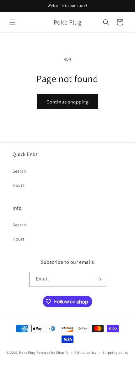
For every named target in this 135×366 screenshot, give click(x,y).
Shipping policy (116, 352)
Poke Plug (27, 352)
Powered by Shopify (52, 352)
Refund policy (85, 352)
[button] (12, 22)
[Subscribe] (99, 279)
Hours (19, 185)
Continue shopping (67, 102)
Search (19, 171)
